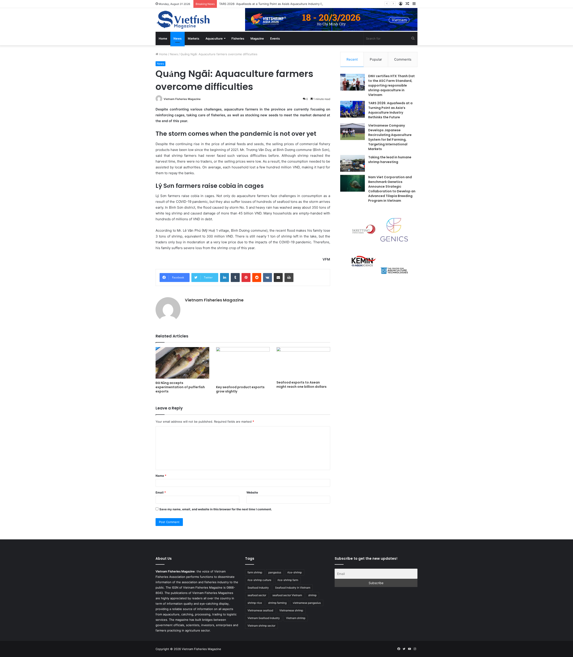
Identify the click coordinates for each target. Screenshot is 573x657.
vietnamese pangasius (307, 602)
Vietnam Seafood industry (264, 618)
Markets (193, 38)
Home (163, 38)
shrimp (312, 595)
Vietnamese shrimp (291, 610)
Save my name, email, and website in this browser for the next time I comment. (215, 509)
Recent (352, 59)
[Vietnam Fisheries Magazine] (184, 20)
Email (161, 492)
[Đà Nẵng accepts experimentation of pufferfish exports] (182, 363)
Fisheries (237, 38)
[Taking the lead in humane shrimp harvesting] (352, 163)
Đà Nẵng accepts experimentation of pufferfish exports (180, 387)
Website (252, 492)
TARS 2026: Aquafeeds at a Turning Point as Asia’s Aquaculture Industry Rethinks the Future (284, 4)
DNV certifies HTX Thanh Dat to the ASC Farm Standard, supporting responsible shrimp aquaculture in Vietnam (391, 85)
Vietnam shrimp (295, 618)
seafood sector (257, 595)
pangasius (274, 572)
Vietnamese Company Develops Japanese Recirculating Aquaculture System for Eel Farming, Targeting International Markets (390, 137)
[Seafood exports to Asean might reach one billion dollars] (303, 362)
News (177, 38)
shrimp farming (277, 602)
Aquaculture (214, 38)
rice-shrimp (294, 572)
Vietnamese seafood (260, 610)
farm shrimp (255, 572)
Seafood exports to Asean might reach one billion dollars (301, 384)
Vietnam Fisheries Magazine (182, 99)
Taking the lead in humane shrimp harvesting (389, 159)
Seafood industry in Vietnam (292, 587)
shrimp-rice (255, 602)
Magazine (257, 38)
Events (275, 38)
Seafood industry (258, 587)
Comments (402, 59)
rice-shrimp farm (288, 580)
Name (161, 475)
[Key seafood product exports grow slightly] (243, 365)
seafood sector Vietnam (287, 595)
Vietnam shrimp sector (261, 625)
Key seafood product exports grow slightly (240, 389)
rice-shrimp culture (259, 580)
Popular (376, 59)
